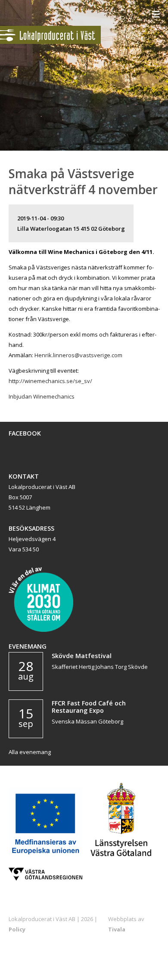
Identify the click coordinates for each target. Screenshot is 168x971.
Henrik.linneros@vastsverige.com (78, 355)
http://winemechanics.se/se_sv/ (50, 381)
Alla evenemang (30, 752)
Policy (17, 929)
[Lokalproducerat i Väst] (50, 42)
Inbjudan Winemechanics (42, 396)
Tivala (116, 929)
